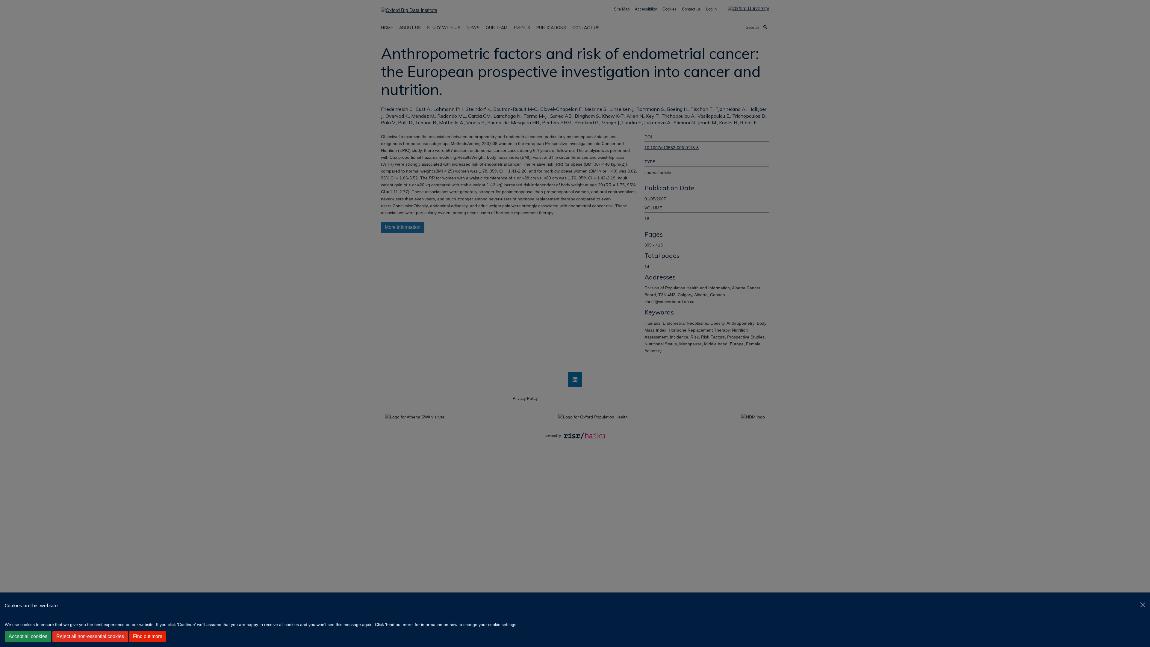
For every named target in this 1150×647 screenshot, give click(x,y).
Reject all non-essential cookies (90, 636)
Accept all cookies (28, 636)
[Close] (1143, 605)
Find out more (147, 636)
